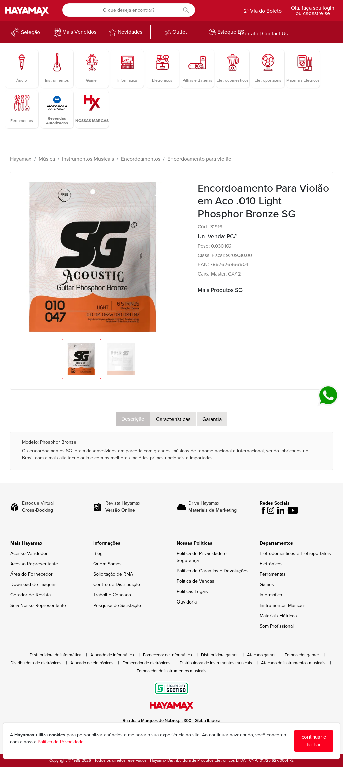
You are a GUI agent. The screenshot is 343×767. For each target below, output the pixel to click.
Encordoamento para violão (199, 159)
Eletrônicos (271, 564)
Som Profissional (277, 626)
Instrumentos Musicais (88, 159)
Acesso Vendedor (29, 553)
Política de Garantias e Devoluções (213, 571)
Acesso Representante (34, 564)
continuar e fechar (314, 741)
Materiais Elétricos (278, 616)
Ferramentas (273, 574)
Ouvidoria (187, 602)
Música (47, 159)
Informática (271, 595)
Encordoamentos (140, 159)
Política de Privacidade (61, 742)
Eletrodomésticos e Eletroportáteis (295, 553)
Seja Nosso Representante (38, 605)
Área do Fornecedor (31, 574)
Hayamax (20, 159)
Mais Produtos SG (220, 290)
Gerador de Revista (30, 595)
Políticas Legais (192, 591)
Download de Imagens (33, 584)
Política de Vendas (195, 581)
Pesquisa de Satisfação (117, 605)
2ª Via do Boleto (263, 11)
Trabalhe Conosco (112, 595)
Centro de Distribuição (116, 584)
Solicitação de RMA (113, 574)
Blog (98, 553)
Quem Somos (107, 564)
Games (267, 584)
